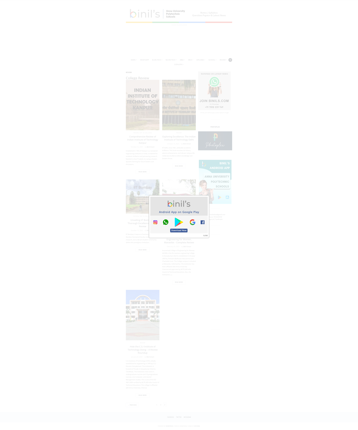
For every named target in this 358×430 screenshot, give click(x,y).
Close (205, 236)
